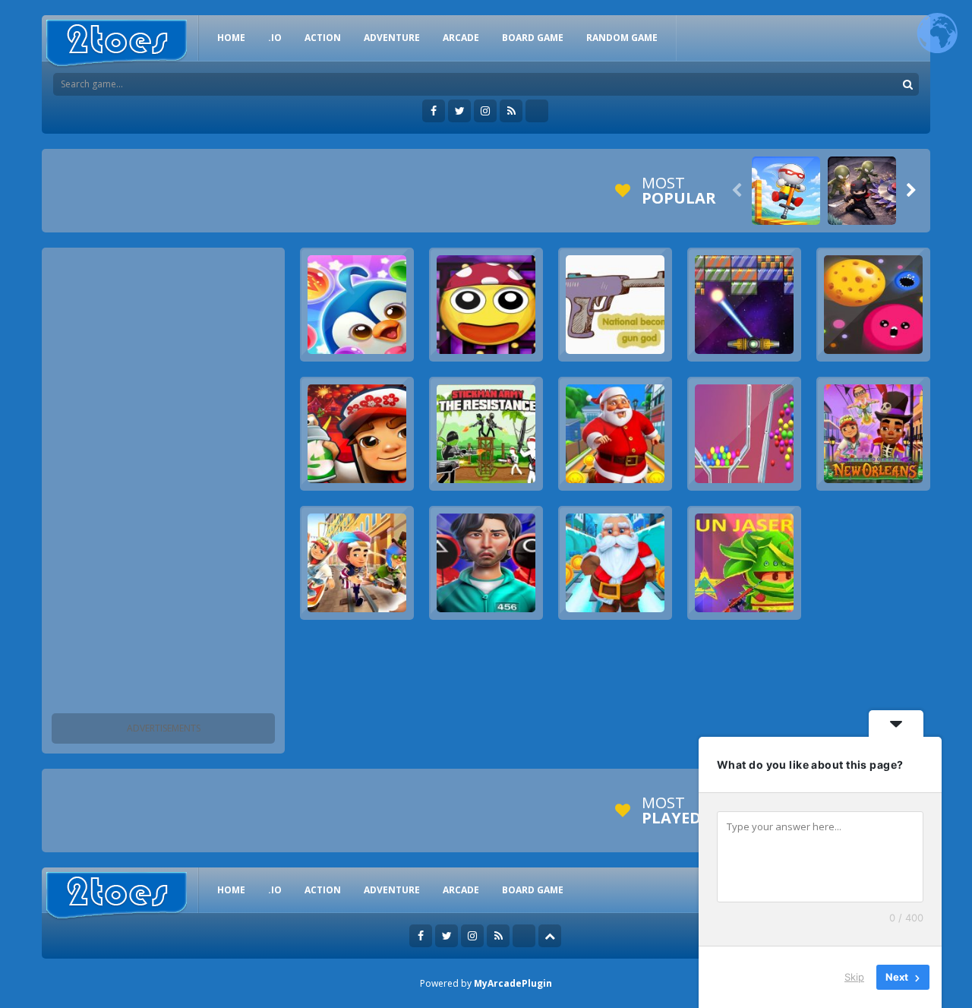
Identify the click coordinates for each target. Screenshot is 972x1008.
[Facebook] (433, 111)
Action (323, 37)
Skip (854, 977)
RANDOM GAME (622, 37)
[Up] (549, 935)
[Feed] (511, 111)
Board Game (532, 37)
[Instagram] (485, 111)
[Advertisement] (163, 483)
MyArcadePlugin (513, 983)
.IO (275, 37)
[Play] (786, 190)
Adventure (392, 37)
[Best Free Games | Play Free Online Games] (116, 43)
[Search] (907, 84)
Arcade (461, 37)
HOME (231, 37)
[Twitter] (459, 111)
